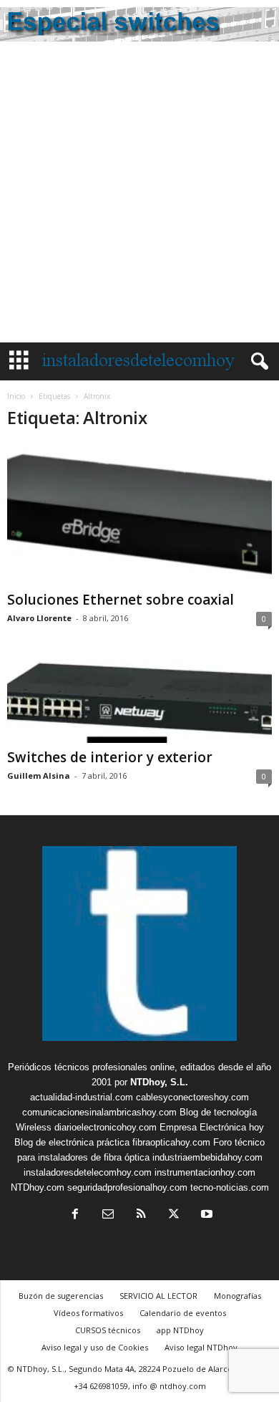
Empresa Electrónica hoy (212, 1127)
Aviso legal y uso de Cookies (94, 1347)
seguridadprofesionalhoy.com (127, 1187)
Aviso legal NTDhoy (201, 1347)
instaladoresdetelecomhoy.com (88, 1172)
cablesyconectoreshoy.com (192, 1097)
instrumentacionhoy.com (205, 1172)
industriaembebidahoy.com (207, 1157)
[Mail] (108, 1215)
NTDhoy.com (37, 1187)
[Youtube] (205, 1215)
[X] (173, 1215)
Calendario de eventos (183, 1312)
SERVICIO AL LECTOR (158, 1295)
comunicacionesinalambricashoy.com (99, 1112)
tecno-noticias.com (229, 1187)
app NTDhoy (180, 1330)
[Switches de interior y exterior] (139, 700)
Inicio (16, 396)
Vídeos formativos (88, 1312)
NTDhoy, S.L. (159, 1082)
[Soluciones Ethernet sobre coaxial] (139, 514)
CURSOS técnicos (107, 1330)
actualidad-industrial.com (81, 1097)
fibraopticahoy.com (171, 1142)
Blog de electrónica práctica (71, 1142)
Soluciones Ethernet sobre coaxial (120, 599)
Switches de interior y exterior (109, 757)
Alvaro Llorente (39, 618)
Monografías (237, 1295)
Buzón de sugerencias (61, 1295)
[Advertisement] (139, 195)
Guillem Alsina (38, 775)
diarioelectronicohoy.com (105, 1127)
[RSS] (140, 1215)
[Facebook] (75, 1215)
